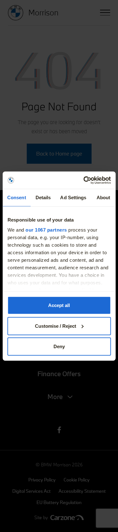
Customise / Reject (55, 325)
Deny (59, 346)
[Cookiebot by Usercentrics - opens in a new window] (84, 180)
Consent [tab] (16, 197)
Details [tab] (43, 197)
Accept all (59, 305)
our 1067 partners (46, 229)
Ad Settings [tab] (73, 197)
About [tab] (103, 197)
